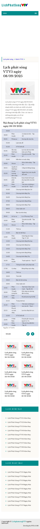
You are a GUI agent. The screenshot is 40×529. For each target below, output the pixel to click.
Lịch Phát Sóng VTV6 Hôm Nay (19, 439)
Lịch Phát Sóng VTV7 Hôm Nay (19, 443)
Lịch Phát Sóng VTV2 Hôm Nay (19, 422)
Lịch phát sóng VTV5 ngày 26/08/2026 (10, 355)
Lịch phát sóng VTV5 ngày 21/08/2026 (27, 394)
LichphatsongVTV (19, 521)
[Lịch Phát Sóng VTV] (15, 5)
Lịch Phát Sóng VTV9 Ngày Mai (19, 501)
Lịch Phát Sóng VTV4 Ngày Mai (19, 484)
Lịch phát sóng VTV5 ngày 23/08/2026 (27, 374)
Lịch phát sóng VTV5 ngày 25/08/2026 (27, 355)
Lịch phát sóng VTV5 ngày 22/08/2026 (10, 394)
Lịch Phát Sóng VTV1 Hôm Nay (19, 418)
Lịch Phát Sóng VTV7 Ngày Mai (19, 505)
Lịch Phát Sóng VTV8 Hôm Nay (19, 447)
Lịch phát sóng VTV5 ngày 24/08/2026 (10, 374)
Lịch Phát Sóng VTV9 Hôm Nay (19, 451)
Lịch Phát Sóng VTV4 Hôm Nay (19, 430)
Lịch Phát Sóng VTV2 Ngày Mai (19, 476)
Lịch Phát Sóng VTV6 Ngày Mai (19, 493)
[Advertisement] (20, 36)
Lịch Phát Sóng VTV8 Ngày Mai (19, 497)
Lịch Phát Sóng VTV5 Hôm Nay (19, 435)
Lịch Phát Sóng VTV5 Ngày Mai (19, 489)
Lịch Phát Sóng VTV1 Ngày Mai (19, 472)
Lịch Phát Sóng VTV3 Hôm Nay (19, 426)
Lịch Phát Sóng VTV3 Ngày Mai (19, 480)
